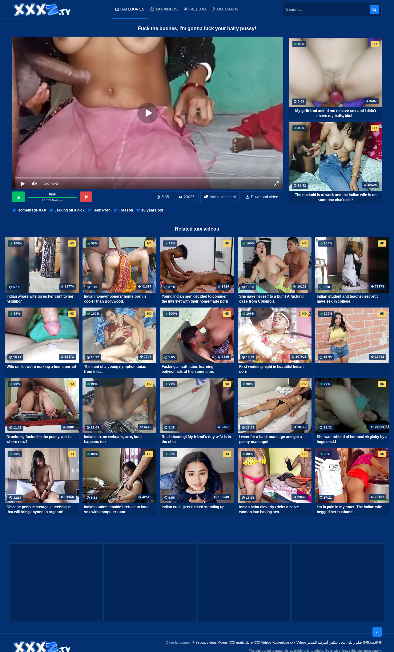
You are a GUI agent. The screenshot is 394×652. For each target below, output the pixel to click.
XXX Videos (166, 9)
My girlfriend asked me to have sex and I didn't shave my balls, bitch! (335, 113)
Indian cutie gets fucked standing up (193, 507)
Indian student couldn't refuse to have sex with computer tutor (117, 509)
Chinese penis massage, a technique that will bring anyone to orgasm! (38, 509)
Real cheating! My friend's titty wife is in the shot (196, 439)
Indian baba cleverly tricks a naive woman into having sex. (269, 509)
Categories (132, 9)
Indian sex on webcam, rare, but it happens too (113, 439)
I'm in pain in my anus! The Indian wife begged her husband (349, 509)
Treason (126, 210)
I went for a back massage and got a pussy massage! (270, 439)
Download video (264, 197)
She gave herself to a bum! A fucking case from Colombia (271, 299)
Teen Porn (102, 210)
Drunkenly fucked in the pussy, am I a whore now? (39, 439)
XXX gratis (227, 9)
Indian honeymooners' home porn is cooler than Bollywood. (115, 299)
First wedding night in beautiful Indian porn (271, 369)
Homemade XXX (32, 210)
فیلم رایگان (354, 642)
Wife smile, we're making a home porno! (41, 366)
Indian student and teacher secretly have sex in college (348, 299)
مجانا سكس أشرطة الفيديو (326, 642)
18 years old (152, 210)
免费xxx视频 (372, 642)
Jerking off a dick (69, 210)
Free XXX (197, 9)
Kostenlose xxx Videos (289, 642)
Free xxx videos (204, 642)
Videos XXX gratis (231, 642)
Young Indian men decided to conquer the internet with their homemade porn (195, 299)
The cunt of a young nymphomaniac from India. (115, 369)
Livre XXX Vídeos (258, 642)
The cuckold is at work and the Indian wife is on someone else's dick (335, 197)
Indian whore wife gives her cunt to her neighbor (40, 299)
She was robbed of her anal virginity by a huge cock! (352, 439)
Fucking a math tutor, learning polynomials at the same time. (188, 369)
